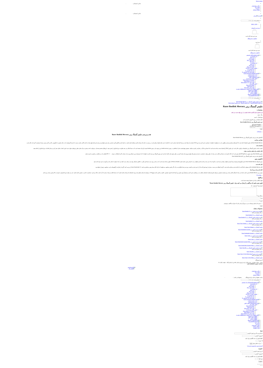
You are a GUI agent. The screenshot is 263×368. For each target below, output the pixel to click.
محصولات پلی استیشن (247, 282)
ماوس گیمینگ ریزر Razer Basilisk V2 (254, 221)
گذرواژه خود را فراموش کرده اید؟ (254, 346)
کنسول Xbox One (250, 85)
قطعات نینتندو (254, 92)
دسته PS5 (252, 61)
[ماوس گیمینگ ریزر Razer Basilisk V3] (252, 211)
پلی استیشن (249, 55)
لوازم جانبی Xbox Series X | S (247, 82)
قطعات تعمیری (239, 89)
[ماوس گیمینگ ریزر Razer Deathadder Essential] (250, 229)
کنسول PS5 (251, 59)
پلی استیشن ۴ (254, 63)
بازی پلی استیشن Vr (249, 70)
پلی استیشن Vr (250, 69)
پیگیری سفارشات (256, 6)
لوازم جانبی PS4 (250, 66)
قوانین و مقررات (229, 277)
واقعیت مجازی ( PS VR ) (251, 68)
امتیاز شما (259, 185)
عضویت (260, 361)
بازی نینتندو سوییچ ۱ (252, 74)
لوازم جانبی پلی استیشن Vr (248, 72)
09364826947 (129, 3)
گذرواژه (258, 335)
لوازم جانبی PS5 (250, 60)
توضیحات (259, 131)
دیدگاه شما (259, 195)
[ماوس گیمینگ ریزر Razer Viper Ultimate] (249, 223)
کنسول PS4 (251, 65)
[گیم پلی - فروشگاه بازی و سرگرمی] (257, 15)
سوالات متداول (256, 9)
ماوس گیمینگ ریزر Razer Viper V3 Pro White (252, 257)
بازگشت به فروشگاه (252, 38)
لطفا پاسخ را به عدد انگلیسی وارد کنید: (253, 338)
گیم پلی (243, 277)
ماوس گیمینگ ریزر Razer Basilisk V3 (254, 215)
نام (261, 198)
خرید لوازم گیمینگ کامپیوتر (256, 103)
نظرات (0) (258, 175)
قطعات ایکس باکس (252, 91)
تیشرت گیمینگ (251, 94)
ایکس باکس (251, 77)
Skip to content (259, 1)
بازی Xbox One (250, 86)
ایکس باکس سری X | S (251, 78)
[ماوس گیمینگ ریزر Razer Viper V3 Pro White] (250, 254)
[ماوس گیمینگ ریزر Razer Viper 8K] (251, 247)
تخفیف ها (251, 95)
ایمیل (260, 200)
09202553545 (123, 3)
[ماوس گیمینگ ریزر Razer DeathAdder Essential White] (248, 241)
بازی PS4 (252, 64)
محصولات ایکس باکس (249, 303)
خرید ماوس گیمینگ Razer (234, 103)
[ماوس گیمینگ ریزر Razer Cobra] (253, 235)
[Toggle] (261, 175)
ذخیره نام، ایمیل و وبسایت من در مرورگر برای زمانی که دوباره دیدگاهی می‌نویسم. (242, 203)
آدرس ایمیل (257, 351)
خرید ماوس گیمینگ (245, 103)
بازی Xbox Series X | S (249, 81)
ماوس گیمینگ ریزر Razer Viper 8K (254, 251)
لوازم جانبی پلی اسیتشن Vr (248, 298)
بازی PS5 (252, 57)
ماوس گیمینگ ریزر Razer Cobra (255, 239)
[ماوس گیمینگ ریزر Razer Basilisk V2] (250, 217)
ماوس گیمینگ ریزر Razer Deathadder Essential (252, 233)
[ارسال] (259, 22)
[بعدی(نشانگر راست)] (260, 365)
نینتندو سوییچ (246, 73)
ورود (251, 343)
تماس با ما (257, 7)
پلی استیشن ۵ (254, 56)
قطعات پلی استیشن (252, 90)
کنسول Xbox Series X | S (248, 79)
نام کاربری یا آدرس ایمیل (254, 333)
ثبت (261, 129)
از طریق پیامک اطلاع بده (255, 126)
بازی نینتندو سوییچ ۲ (252, 76)
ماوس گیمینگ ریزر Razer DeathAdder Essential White (250, 245)
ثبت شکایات (221, 277)
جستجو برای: (257, 20)
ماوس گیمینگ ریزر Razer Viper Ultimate (253, 227)
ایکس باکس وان (253, 83)
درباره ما (258, 8)
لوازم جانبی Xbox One (249, 87)
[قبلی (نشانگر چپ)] (261, 365)
